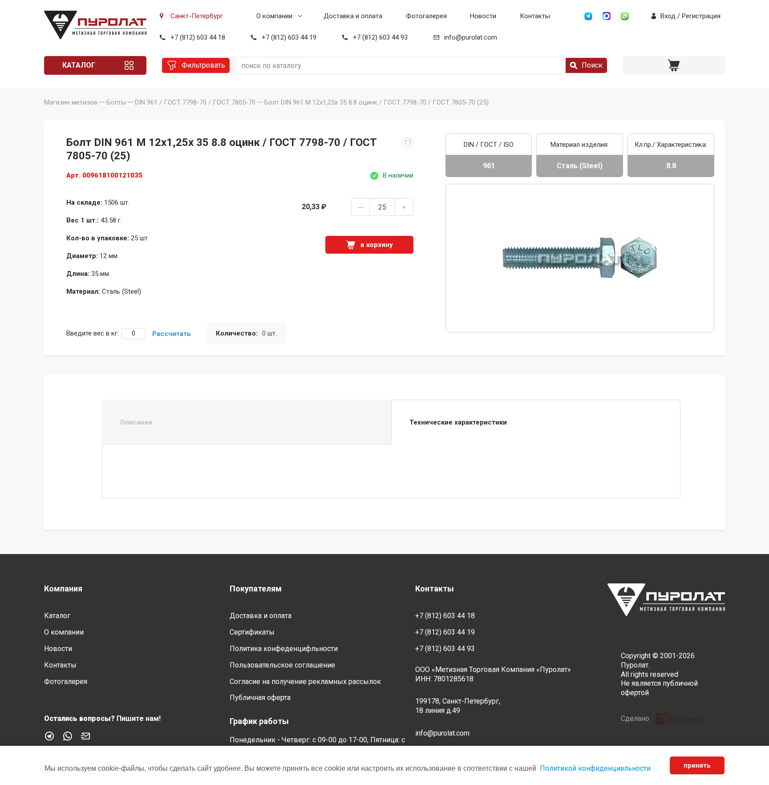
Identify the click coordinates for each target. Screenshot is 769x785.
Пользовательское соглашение (282, 665)
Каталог (78, 65)
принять (697, 765)
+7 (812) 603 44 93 (380, 37)
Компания (63, 588)
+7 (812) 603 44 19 (289, 37)
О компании (274, 16)
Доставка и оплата (353, 16)
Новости (483, 16)
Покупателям (256, 588)
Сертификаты (252, 632)
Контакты (535, 16)
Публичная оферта (260, 697)
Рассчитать (171, 334)
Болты (116, 102)
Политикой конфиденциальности (595, 768)
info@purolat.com (470, 37)
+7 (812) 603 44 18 (197, 37)
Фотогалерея (426, 16)
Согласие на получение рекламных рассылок (305, 681)
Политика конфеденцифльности (284, 648)
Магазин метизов (70, 102)
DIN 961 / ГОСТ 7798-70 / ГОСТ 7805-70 (195, 102)
